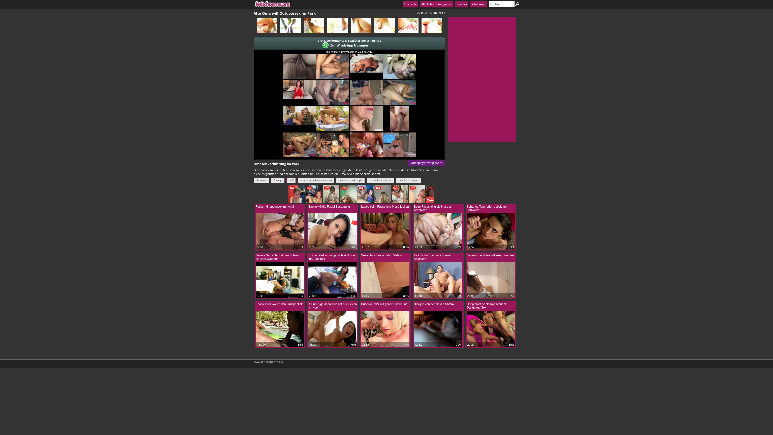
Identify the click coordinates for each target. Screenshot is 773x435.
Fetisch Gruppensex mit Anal (275, 206)
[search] (501, 4)
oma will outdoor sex (381, 180)
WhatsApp (479, 4)
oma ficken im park (409, 180)
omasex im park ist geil (351, 180)
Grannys (278, 180)
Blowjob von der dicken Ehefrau (434, 304)
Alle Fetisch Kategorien (436, 4)
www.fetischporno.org (268, 362)
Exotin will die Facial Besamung (329, 206)
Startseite (410, 4)
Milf (291, 180)
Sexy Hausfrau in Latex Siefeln (381, 255)
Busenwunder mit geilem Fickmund (384, 304)
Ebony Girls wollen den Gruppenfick (279, 304)
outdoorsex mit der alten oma (316, 180)
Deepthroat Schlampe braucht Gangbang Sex (486, 305)
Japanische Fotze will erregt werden (490, 255)
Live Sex (462, 4)
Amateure (262, 180)
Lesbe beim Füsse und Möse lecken (385, 206)
